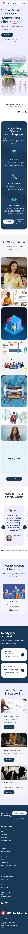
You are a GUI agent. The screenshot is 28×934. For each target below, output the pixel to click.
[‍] (6, 843)
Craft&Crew (4, 924)
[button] (24, 3)
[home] (9, 3)
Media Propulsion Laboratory (9, 925)
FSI (2, 927)
